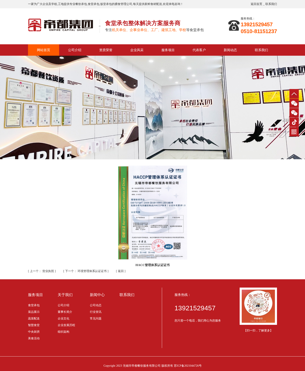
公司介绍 (74, 50)
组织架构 (63, 331)
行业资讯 (95, 311)
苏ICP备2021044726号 (188, 365)
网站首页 (43, 50)
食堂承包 (34, 305)
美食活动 (34, 338)
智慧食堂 (34, 325)
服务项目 (168, 50)
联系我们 (271, 4)
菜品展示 (34, 311)
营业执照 (42, 271)
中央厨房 (34, 331)
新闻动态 (230, 50)
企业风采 (137, 50)
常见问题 (95, 318)
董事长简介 (65, 311)
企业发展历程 (66, 325)
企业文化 (63, 318)
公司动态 (95, 305)
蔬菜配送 (34, 318)
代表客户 (199, 50)
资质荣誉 (105, 50)
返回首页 (256, 4)
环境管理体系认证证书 (86, 271)
